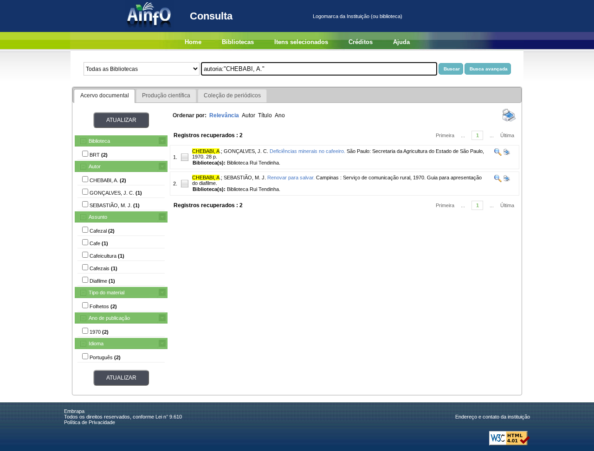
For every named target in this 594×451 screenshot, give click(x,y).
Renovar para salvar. (291, 177)
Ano (280, 115)
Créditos (361, 41)
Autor (95, 166)
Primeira (445, 135)
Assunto (98, 217)
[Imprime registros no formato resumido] (509, 121)
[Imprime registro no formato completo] (506, 154)
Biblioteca (99, 141)
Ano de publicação (109, 318)
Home (193, 41)
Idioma (96, 343)
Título (265, 115)
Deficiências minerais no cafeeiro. (307, 151)
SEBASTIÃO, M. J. (245, 177)
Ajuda (401, 41)
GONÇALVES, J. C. (246, 151)
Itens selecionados (301, 41)
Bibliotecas (238, 41)
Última (507, 135)
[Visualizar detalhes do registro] (498, 154)
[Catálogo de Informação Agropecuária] (149, 30)
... (463, 135)
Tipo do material (106, 292)
